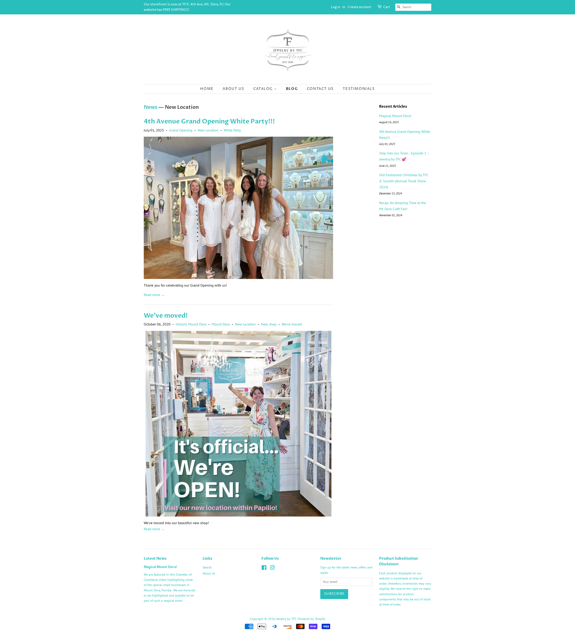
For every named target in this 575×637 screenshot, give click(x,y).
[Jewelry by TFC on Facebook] (264, 568)
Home (206, 88)
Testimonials (359, 88)
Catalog (263, 88)
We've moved (292, 324)
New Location (208, 130)
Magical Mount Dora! (395, 116)
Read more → (154, 294)
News (150, 107)
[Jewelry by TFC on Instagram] (272, 568)
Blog (292, 88)
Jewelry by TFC (286, 619)
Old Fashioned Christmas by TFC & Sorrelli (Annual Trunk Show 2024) (403, 181)
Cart (386, 7)
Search (207, 567)
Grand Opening (180, 130)
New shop (268, 324)
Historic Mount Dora (191, 324)
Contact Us (320, 88)
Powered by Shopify (311, 619)
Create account (359, 7)
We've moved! (166, 315)
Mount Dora (221, 324)
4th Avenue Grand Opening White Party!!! (209, 121)
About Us (233, 88)
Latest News (155, 558)
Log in (335, 7)
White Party (232, 130)
